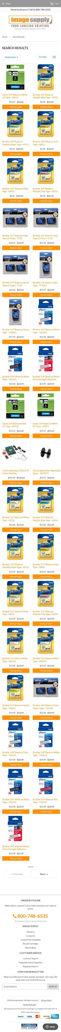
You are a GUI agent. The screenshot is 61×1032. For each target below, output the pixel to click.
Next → (44, 874)
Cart (56, 3)
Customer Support (30, 958)
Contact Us (30, 936)
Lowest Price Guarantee (30, 940)
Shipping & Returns (30, 966)
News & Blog (30, 948)
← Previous (17, 874)
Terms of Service (29, 1005)
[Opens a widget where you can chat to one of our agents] (50, 1027)
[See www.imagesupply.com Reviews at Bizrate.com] (29, 1026)
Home (4, 37)
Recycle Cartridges (30, 944)
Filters (42, 57)
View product (16, 107)
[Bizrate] (33, 1028)
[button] (54, 57)
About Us (30, 932)
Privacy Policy (46, 1000)
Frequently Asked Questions (30, 962)
